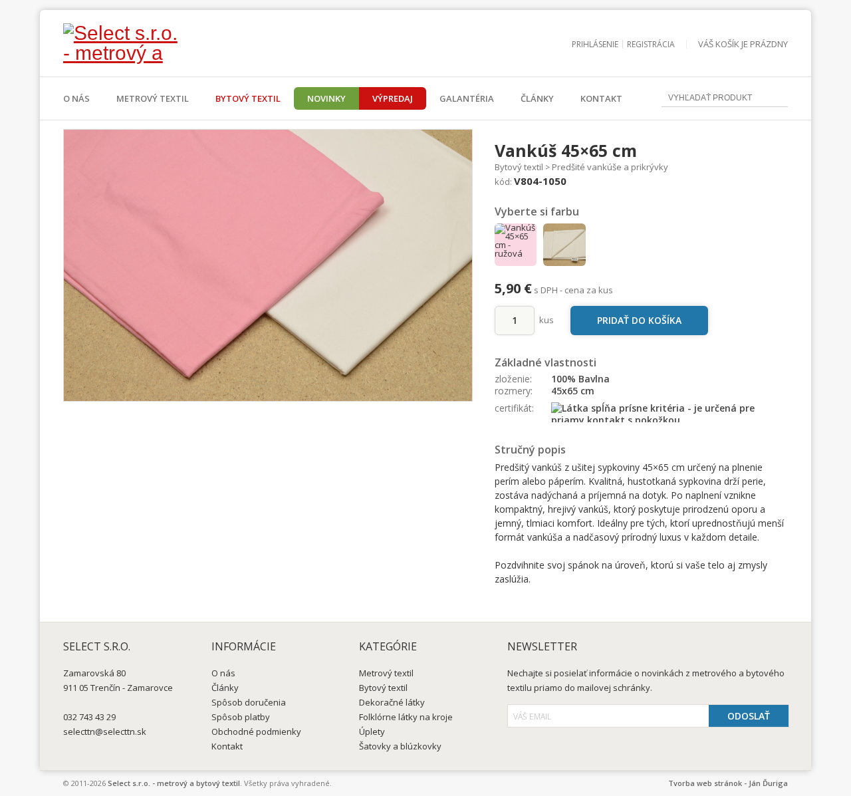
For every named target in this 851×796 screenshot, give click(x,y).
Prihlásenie (595, 44)
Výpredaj (392, 98)
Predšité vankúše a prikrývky (610, 167)
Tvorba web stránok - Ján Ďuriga (728, 783)
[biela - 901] (564, 244)
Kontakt (601, 98)
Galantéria (466, 98)
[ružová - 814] (516, 244)
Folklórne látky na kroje (406, 717)
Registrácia (651, 44)
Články (537, 98)
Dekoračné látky (392, 702)
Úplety (372, 731)
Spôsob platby (240, 717)
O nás (76, 98)
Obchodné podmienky (256, 731)
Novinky (326, 98)
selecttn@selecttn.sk (104, 731)
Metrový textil (152, 98)
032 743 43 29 (89, 717)
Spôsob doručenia (248, 702)
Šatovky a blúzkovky (400, 746)
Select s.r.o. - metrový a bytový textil (174, 783)
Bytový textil (248, 98)
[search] (778, 98)
